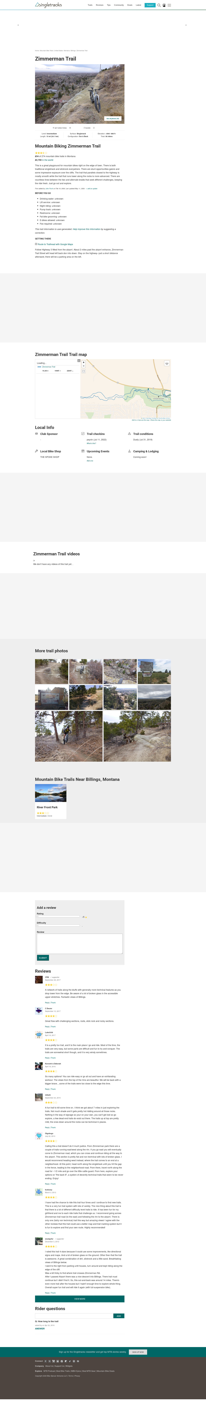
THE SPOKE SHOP (49, 456)
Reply (47, 1002)
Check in (98, 128)
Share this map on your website (161, 420)
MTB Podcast (49, 1371)
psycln (90, 439)
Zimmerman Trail (82, 50)
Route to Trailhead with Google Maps (55, 244)
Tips (109, 5)
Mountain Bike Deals (105, 1371)
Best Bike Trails (63, 1371)
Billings (73, 50)
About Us (49, 1366)
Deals (129, 5)
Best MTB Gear (88, 1371)
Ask (119, 1315)
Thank (53, 1002)
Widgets (69, 1366)
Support (150, 5)
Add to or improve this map (140, 420)
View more (79, 1298)
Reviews (99, 5)
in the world (47, 159)
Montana (67, 50)
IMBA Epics (76, 1371)
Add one (90, 460)
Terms (70, 1376)
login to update (138, 443)
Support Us (59, 1366)
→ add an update (91, 188)
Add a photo (76, 128)
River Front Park (47, 807)
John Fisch (49, 188)
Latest (138, 5)
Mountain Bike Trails (46, 50)
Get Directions (61, 128)
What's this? (91, 443)
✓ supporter (54, 977)
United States (58, 50)
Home (37, 50)
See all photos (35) (113, 118)
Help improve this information (86, 229)
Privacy (77, 1376)
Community (119, 5)
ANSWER (40, 1328)
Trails (90, 5)
